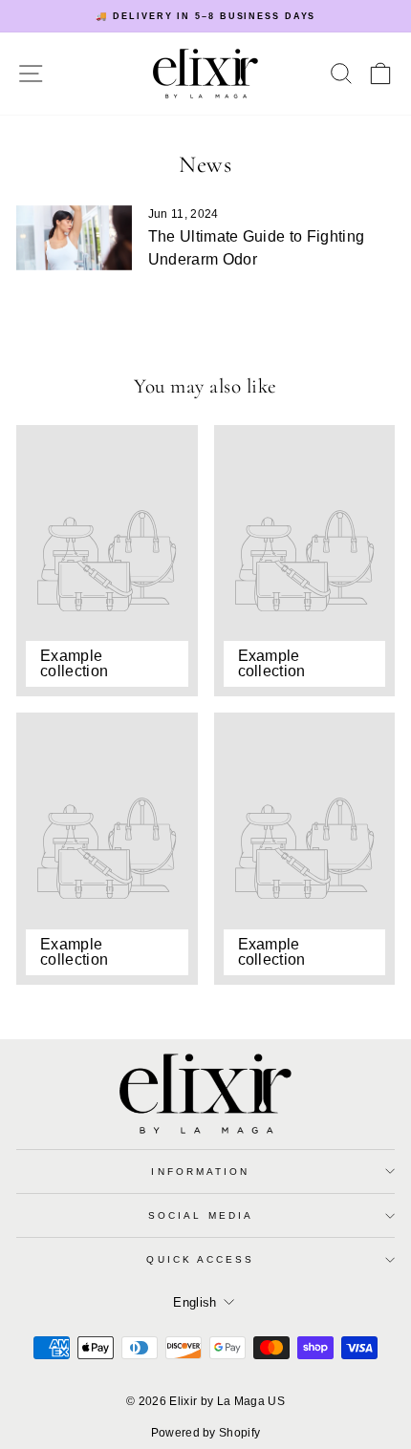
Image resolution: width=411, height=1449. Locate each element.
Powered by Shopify (206, 1432)
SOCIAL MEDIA (200, 1215)
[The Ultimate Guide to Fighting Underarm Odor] (74, 237)
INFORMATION (200, 1171)
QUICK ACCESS (200, 1259)
